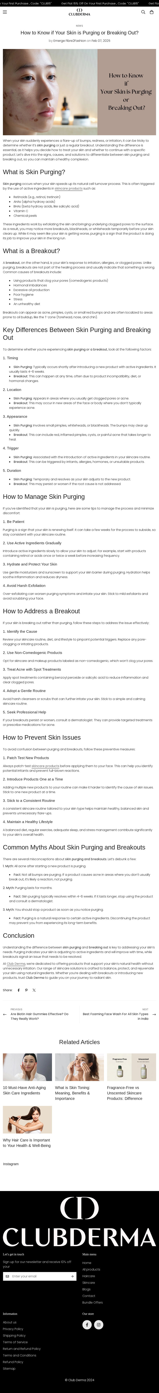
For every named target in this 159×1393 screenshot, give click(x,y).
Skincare (88, 1282)
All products (91, 1269)
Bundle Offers (92, 1302)
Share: (7, 990)
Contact (88, 1296)
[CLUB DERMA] (79, 12)
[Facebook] (18, 990)
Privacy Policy (13, 1329)
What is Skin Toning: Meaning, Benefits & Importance (72, 1093)
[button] (151, 12)
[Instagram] (98, 1324)
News (79, 25)
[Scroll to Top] (151, 1371)
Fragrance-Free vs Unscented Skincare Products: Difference (124, 1093)
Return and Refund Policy (22, 1349)
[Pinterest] (26, 990)
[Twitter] (34, 990)
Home (86, 1263)
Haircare (88, 1276)
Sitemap (9, 1368)
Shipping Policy (14, 1335)
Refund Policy (13, 1362)
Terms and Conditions (19, 1355)
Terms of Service (15, 1342)
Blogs (86, 1289)
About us (9, 1322)
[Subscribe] (72, 1276)
